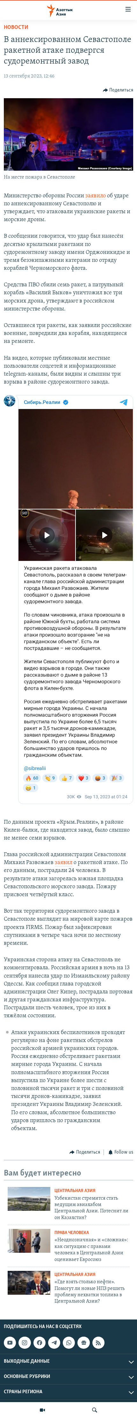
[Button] (118, 90)
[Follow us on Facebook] (39, 1343)
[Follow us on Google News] (83, 1343)
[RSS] (98, 1343)
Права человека (71, 1233)
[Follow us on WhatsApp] (69, 1343)
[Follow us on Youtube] (10, 1343)
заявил (63, 863)
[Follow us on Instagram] (24, 1343)
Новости (16, 28)
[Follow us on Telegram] (54, 1343)
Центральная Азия (75, 1191)
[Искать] (94, 1410)
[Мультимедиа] (42, 1410)
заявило (95, 196)
